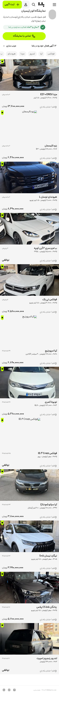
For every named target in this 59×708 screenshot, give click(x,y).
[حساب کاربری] (26, 5)
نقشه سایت (36, 690)
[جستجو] (33, 4)
